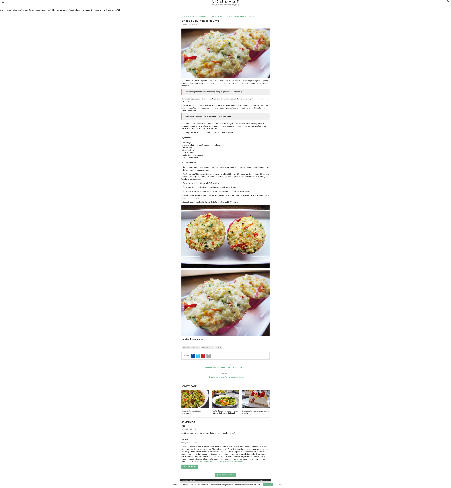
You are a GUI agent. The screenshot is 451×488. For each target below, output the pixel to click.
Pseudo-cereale (238, 16)
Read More (278, 485)
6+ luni (192, 16)
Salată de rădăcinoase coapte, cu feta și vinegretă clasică (225, 412)
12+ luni (184, 16)
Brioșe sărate (202, 16)
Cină (212, 16)
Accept (268, 485)
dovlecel (196, 347)
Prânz (228, 16)
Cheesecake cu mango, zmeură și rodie (255, 412)
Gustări (220, 16)
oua (212, 347)
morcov (205, 347)
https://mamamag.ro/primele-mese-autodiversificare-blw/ (220, 461)
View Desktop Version (226, 475)
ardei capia (186, 347)
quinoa (218, 347)
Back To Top (264, 480)
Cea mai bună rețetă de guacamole (191, 412)
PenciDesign (192, 481)
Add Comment (190, 467)
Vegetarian (251, 16)
